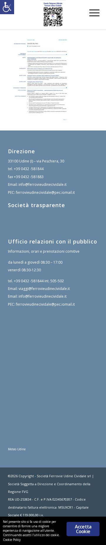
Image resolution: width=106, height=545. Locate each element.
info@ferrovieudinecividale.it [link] (43, 184)
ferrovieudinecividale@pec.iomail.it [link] (45, 192)
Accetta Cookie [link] (83, 529)
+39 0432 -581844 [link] (29, 168)
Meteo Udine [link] (17, 449)
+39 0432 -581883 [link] (29, 176)
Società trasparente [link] (36, 205)
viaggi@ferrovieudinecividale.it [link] (44, 288)
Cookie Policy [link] (12, 540)
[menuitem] (90, 12)
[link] (7, 7)
